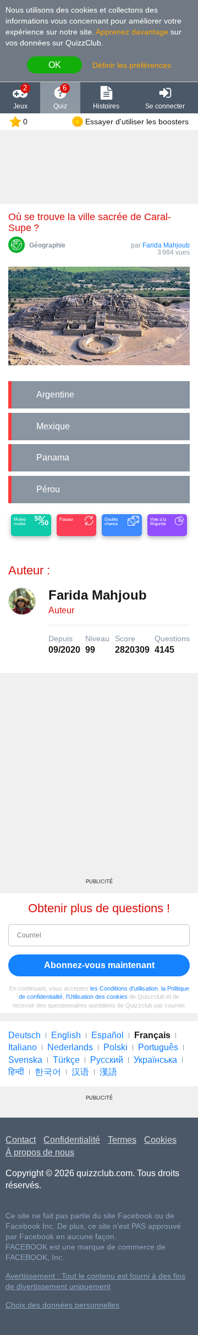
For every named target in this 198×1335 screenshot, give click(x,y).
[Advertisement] (99, 779)
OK (54, 65)
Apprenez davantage (132, 31)
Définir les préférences (131, 65)
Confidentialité (71, 1139)
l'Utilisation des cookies (97, 996)
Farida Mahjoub (166, 245)
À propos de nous (40, 1152)
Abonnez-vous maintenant (99, 965)
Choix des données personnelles (62, 1305)
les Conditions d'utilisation (124, 988)
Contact (21, 1139)
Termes (122, 1139)
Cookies (160, 1139)
